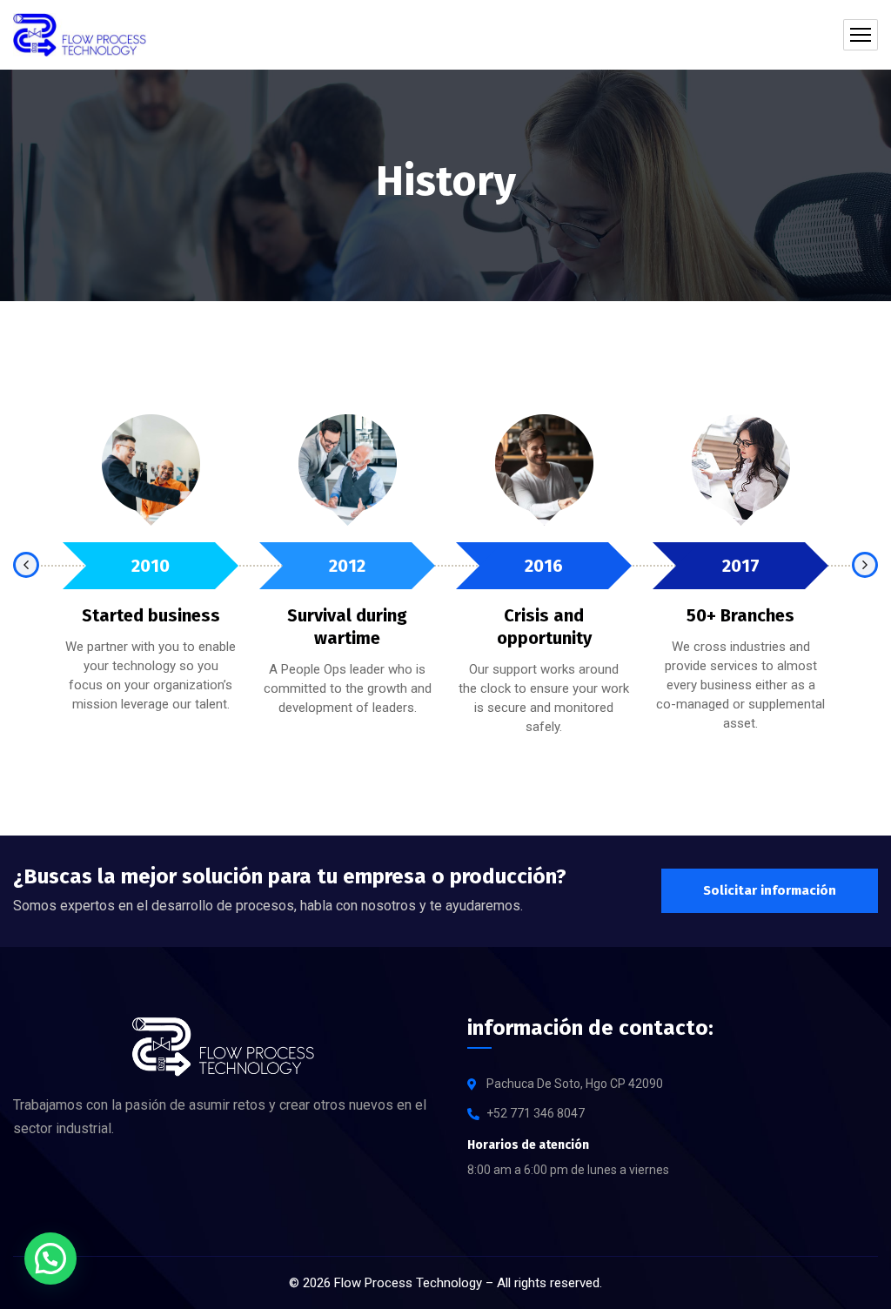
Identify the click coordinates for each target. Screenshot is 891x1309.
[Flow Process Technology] (80, 35)
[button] (50, 1258)
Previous (26, 565)
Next (865, 565)
